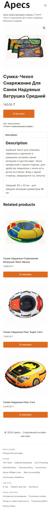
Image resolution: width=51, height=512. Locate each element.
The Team (7, 462)
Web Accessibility (32, 472)
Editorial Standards (23, 462)
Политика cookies (37, 496)
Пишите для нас (18, 487)
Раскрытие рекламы (13, 453)
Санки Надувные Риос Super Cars (22, 332)
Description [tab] (11, 135)
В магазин (19, 113)
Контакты (33, 487)
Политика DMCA (39, 501)
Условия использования (14, 496)
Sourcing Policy (26, 467)
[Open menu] (45, 5)
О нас (5, 487)
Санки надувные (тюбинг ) (21, 14)
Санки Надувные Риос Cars (19, 402)
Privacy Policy (9, 506)
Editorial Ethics (9, 467)
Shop (5, 14)
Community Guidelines (13, 477)
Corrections (40, 467)
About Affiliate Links (12, 472)
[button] (44, 27)
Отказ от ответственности (16, 501)
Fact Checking (41, 462)
